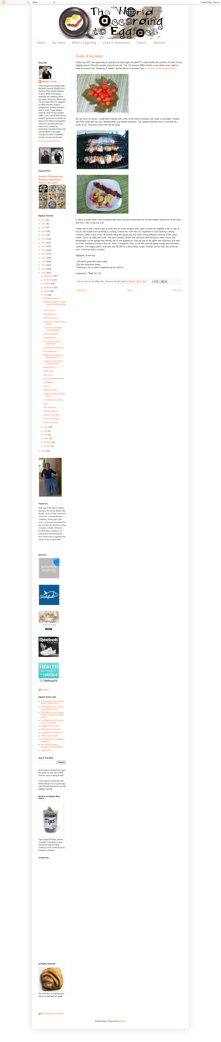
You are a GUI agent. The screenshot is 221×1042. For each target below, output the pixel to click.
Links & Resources (116, 42)
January (47, 446)
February (48, 442)
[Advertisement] (48, 908)
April (46, 435)
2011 (43, 258)
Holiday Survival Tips (50, 726)
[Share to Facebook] (162, 281)
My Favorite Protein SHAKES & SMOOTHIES (52, 746)
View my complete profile (50, 141)
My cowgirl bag (50, 351)
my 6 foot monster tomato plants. (160, 68)
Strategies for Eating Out (51, 732)
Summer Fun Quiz (51, 415)
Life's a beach (49, 310)
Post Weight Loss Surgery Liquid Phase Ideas (52, 708)
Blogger (122, 1021)
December (48, 276)
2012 (43, 254)
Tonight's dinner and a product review (53, 362)
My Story (58, 42)
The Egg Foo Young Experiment (52, 342)
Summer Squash (50, 318)
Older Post (177, 290)
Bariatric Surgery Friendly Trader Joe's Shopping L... (54, 304)
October (47, 283)
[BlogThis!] (156, 281)
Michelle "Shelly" (49, 82)
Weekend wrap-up (51, 298)
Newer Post (82, 290)
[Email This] (153, 281)
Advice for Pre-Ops (49, 736)
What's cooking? (50, 390)
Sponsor (159, 42)
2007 (43, 273)
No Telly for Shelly (51, 419)
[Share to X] (159, 281)
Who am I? (48, 375)
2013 (43, 250)
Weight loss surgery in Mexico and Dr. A (53, 356)
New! (45, 404)
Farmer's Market (50, 334)
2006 (43, 451)
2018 (43, 231)
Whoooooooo (49, 314)
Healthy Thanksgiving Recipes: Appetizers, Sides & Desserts (51, 179)
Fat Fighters (48, 382)
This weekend (49, 407)
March (47, 438)
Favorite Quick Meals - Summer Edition (53, 329)
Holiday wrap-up (50, 411)
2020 (43, 224)
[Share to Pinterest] (165, 281)
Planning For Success (50, 729)
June (46, 427)
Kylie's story (48, 371)
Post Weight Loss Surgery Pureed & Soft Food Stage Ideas (52, 714)
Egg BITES (45, 750)
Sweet (46, 386)
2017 (43, 235)
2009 (43, 265)
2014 (43, 246)
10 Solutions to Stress (52, 400)
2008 (43, 269)
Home (41, 42)
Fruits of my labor (89, 56)
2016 (43, 239)
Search (141, 42)
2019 (43, 227)
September (49, 287)
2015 (43, 243)
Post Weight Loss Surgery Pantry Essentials (52, 721)
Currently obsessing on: (53, 348)
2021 (43, 220)
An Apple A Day (50, 338)
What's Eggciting (84, 42)
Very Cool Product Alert (53, 379)
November (48, 280)
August (47, 291)
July (46, 295)
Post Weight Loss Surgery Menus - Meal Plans (52, 702)
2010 (43, 261)
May (46, 431)
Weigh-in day (49, 367)
